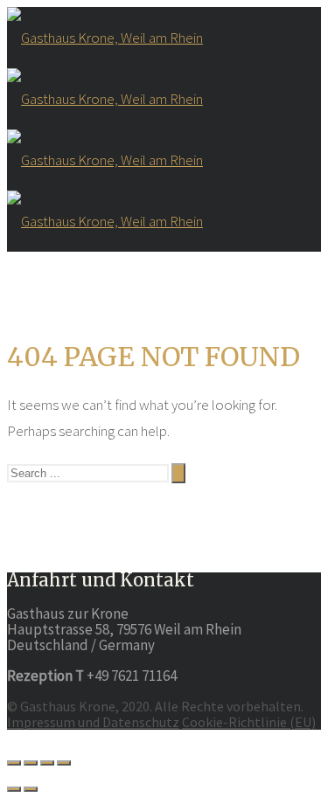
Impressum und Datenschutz (93, 722)
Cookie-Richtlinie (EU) (249, 722)
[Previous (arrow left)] (14, 789)
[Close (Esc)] (14, 763)
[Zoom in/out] (64, 763)
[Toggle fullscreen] (47, 763)
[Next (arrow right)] (31, 789)
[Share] (31, 763)
